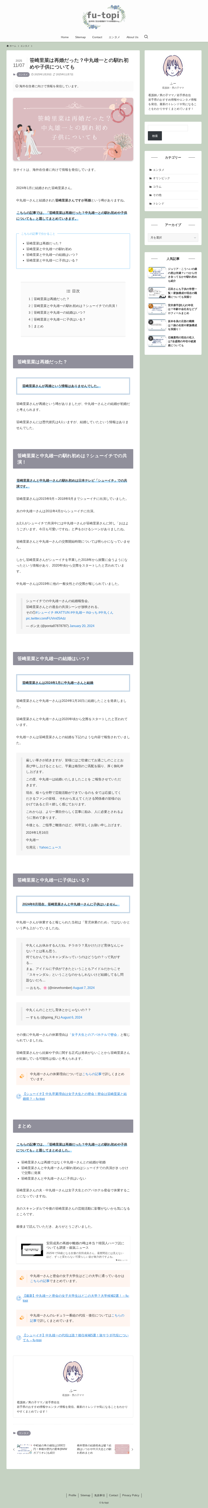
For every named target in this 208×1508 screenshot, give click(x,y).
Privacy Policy (130, 1495)
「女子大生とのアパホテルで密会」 (94, 1034)
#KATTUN (62, 612)
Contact (113, 1495)
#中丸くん (106, 612)
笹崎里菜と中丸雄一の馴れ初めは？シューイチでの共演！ (76, 306)
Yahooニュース (50, 847)
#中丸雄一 (77, 612)
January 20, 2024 (81, 626)
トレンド (158, 203)
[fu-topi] (104, 17)
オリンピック (161, 178)
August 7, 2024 (84, 988)
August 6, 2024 (71, 1017)
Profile (72, 1495)
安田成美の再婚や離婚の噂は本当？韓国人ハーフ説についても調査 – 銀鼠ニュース (85, 1245)
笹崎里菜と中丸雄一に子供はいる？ (60, 319)
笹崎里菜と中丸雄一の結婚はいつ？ (60, 312)
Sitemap (85, 1495)
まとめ (38, 326)
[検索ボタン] (146, 37)
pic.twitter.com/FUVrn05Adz (46, 618)
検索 (155, 136)
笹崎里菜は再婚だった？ (51, 299)
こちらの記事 (92, 1074)
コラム (157, 186)
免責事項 (99, 1495)
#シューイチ (45, 612)
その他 (157, 195)
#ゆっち (92, 612)
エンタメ (23, 74)
